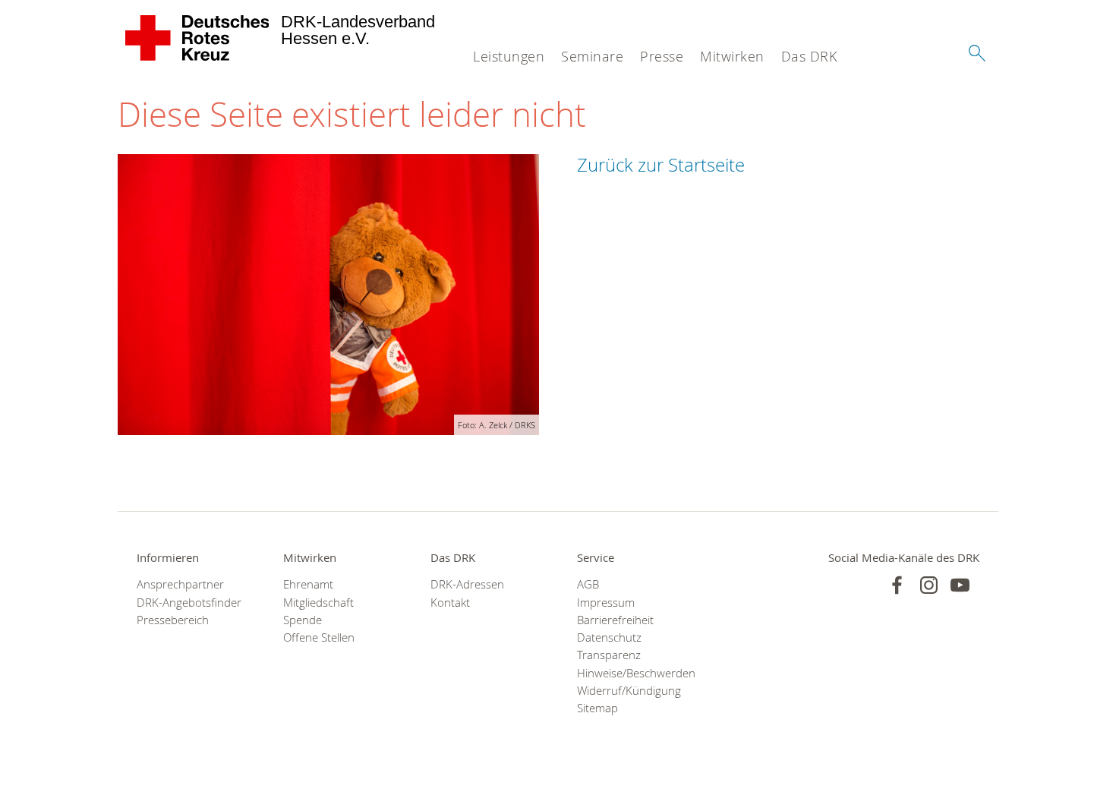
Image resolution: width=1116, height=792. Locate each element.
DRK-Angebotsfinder (189, 602)
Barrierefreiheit (615, 620)
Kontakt (450, 602)
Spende (302, 620)
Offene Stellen (319, 637)
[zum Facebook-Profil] (896, 585)
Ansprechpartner (180, 584)
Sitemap (597, 708)
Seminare (592, 56)
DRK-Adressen (467, 584)
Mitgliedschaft (318, 602)
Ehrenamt (308, 584)
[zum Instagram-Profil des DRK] (928, 585)
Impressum (606, 602)
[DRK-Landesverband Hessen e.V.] (198, 38)
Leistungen (508, 56)
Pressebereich (173, 620)
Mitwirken (732, 56)
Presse (661, 56)
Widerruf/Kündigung (629, 690)
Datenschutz (609, 637)
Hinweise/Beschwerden (631, 673)
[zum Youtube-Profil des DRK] (959, 585)
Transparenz (609, 655)
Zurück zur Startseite (661, 165)
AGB (588, 584)
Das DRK (809, 56)
